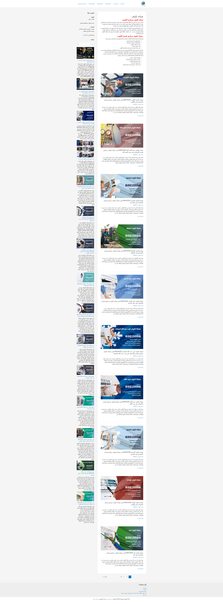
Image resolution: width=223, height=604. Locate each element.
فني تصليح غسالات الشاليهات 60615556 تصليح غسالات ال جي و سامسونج (86, 219)
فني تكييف (116, 3)
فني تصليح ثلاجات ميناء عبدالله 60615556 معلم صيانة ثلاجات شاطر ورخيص (86, 473)
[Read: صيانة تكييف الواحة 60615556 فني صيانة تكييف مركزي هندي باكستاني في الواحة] (122, 488)
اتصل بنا (144, 588)
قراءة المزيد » (140, 115)
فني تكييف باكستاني (82, 3)
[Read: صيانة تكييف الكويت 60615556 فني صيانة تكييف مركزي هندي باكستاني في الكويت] (122, 85)
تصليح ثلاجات (108, 3)
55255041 (85, 35)
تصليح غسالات (91, 3)
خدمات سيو (95, 599)
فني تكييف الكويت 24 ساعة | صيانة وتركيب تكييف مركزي (133, 593)
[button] (113, 3)
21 (121, 576)
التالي (105, 576)
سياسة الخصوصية (142, 591)
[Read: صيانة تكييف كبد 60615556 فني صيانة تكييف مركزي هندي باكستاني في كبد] (122, 538)
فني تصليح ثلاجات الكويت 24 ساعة (86, 159)
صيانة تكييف (140, 104)
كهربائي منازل (132, 31)
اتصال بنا (122, 3)
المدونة (144, 589)
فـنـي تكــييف (110, 599)
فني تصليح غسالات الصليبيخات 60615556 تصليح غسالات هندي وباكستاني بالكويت (87, 251)
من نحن (144, 595)
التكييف (124, 28)
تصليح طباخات (100, 3)
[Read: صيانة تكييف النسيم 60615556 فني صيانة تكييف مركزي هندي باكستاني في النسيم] (122, 437)
